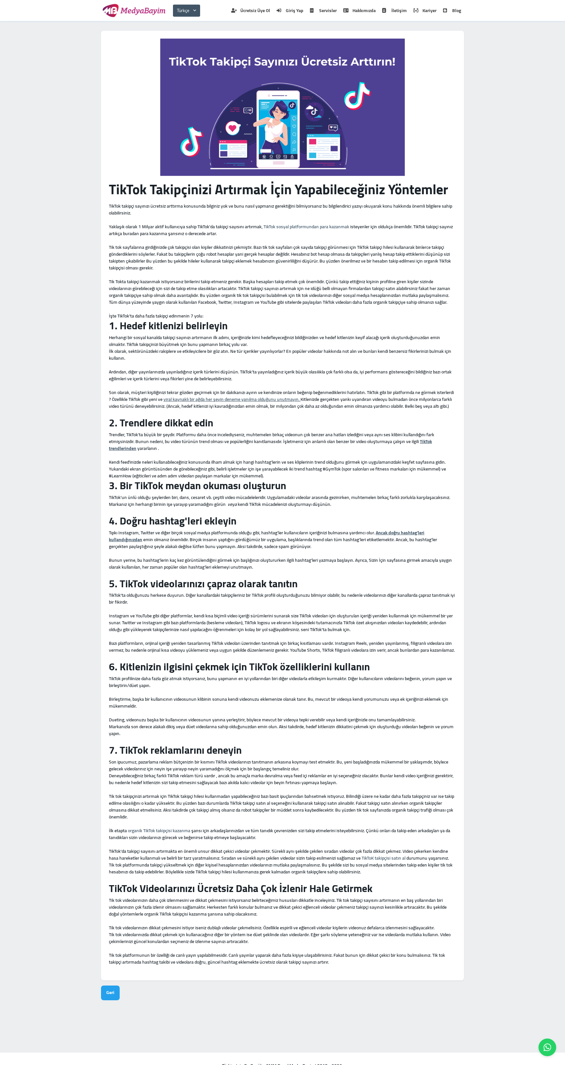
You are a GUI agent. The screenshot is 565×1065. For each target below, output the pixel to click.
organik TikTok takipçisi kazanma (159, 830)
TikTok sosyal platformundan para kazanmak (306, 226)
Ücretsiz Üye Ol (255, 10)
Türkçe (183, 10)
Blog (456, 10)
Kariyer (429, 10)
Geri (110, 992)
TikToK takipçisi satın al (383, 858)
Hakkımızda (364, 10)
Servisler (328, 10)
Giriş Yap (294, 10)
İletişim (399, 10)
